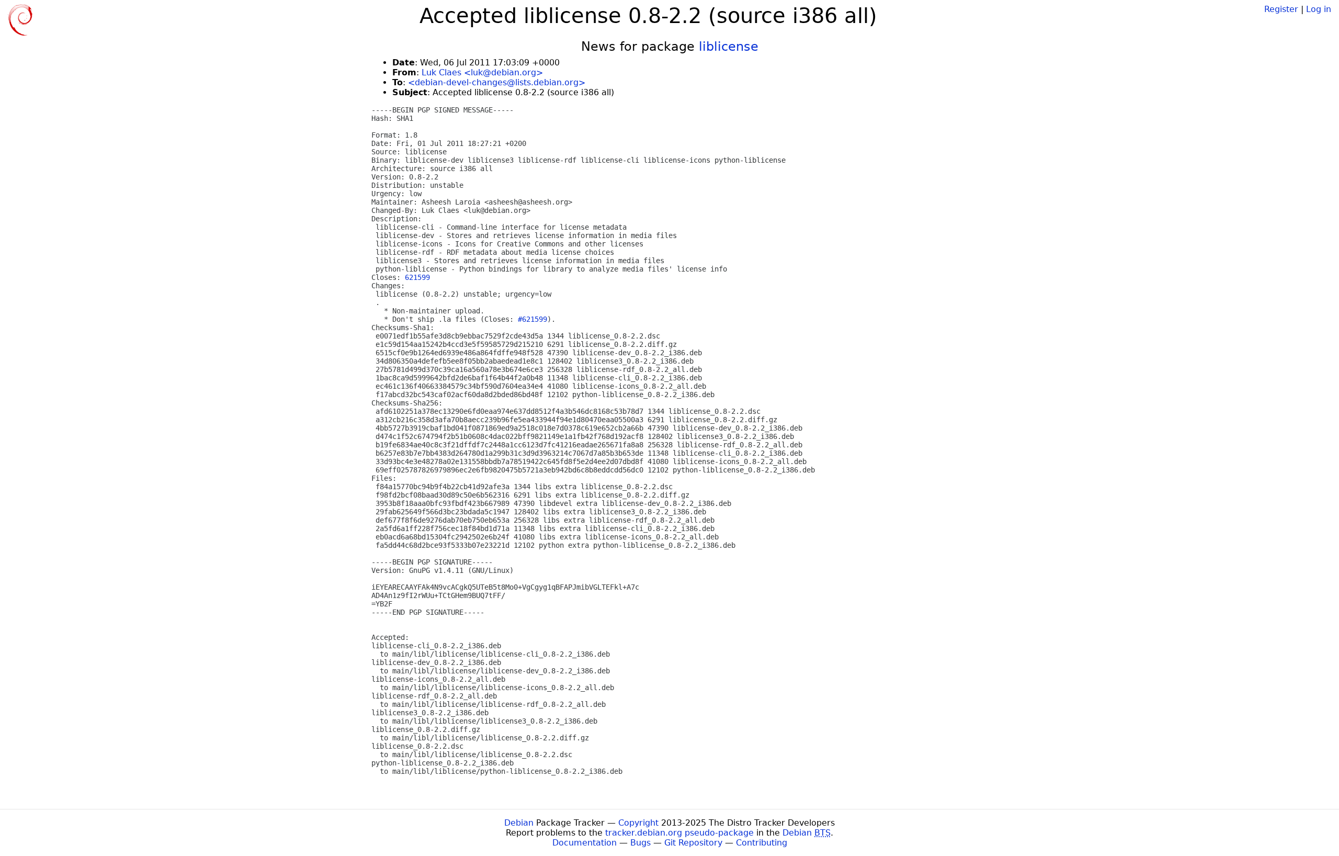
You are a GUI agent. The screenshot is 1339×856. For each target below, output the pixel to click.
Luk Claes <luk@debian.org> (482, 72)
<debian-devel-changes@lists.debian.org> (496, 82)
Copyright (638, 823)
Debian (519, 823)
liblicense (728, 46)
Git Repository (693, 843)
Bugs (640, 843)
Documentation (584, 843)
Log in (1318, 9)
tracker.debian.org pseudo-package (679, 833)
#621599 (532, 319)
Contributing (761, 843)
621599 (417, 277)
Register (1281, 9)
